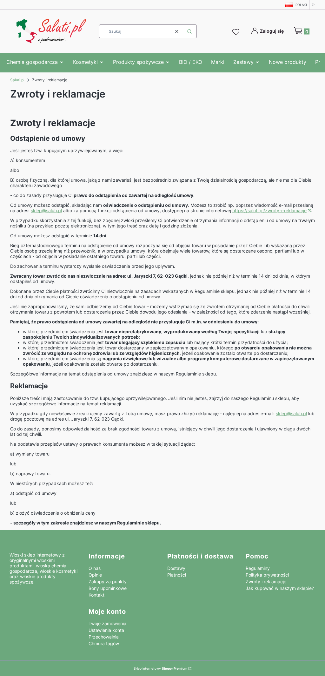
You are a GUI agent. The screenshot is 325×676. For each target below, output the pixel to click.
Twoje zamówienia (107, 623)
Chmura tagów (104, 643)
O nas (95, 568)
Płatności (176, 575)
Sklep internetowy (160, 668)
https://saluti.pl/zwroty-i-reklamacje (269, 210)
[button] (189, 31)
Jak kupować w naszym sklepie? (280, 588)
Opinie (95, 575)
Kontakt (96, 595)
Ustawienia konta (106, 630)
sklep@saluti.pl (46, 210)
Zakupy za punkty (108, 581)
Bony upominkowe (108, 588)
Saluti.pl (17, 80)
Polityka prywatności (267, 575)
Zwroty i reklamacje (266, 581)
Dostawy (176, 568)
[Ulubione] (236, 32)
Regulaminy (258, 568)
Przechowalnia (104, 636)
